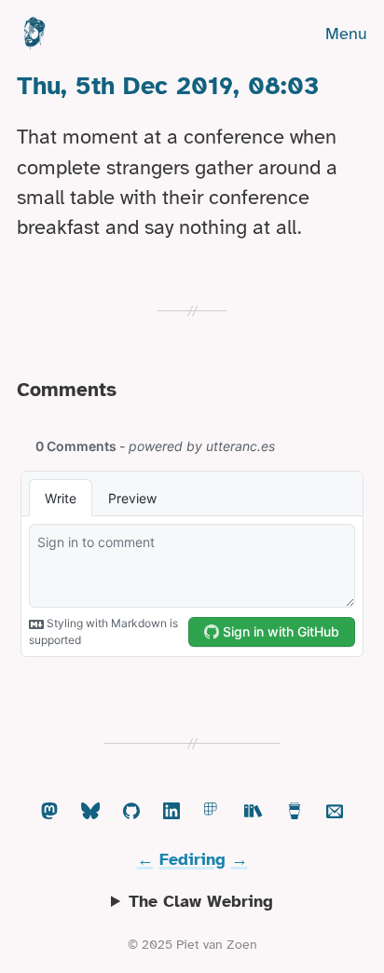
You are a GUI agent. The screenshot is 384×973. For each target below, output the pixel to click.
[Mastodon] (49, 812)
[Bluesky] (90, 812)
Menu (346, 33)
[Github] (131, 812)
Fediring (192, 859)
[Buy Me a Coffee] (294, 812)
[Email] (334, 812)
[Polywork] (212, 812)
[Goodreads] (253, 812)
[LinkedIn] (171, 812)
